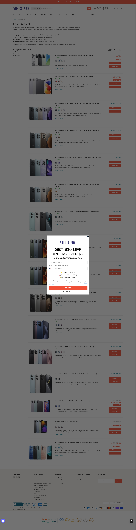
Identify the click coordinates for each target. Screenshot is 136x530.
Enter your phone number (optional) (58, 265)
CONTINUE (68, 287)
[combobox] (51, 268)
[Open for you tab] (131, 521)
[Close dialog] (88, 236)
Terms (53, 284)
